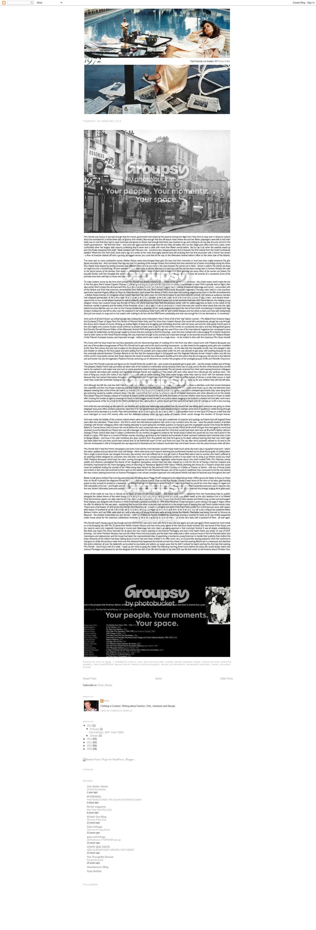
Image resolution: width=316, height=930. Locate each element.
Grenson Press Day (96, 820)
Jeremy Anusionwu (96, 789)
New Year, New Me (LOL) (99, 809)
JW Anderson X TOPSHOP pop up (104, 840)
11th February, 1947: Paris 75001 (107, 126)
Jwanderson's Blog (97, 867)
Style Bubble (94, 871)
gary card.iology (96, 837)
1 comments (120, 662)
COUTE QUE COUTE (98, 847)
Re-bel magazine (96, 806)
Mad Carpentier (103, 665)
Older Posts (226, 678)
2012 (90, 739)
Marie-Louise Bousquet (146, 665)
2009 (90, 749)
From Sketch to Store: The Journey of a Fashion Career (114, 799)
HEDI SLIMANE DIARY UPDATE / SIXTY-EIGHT (110, 850)
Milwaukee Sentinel (198, 665)
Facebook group (95, 860)
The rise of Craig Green (98, 830)
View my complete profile (116, 711)
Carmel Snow (173, 662)
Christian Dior (211, 662)
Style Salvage (94, 826)
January (94, 735)
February (95, 729)
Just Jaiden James (97, 786)
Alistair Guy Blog (96, 816)
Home (158, 678)
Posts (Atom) (105, 685)
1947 (140, 662)
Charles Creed (192, 662)
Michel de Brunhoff (173, 665)
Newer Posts (90, 678)
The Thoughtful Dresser (100, 857)
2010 (90, 745)
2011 (90, 742)
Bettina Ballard (154, 662)
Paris (215, 665)
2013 (90, 725)
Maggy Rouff (122, 665)
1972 (106, 701)
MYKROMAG (94, 796)
